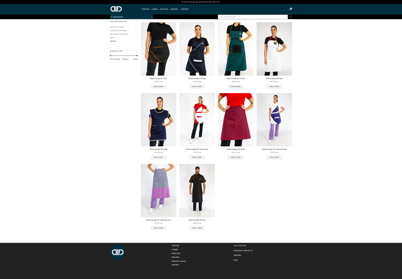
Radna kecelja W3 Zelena (235, 78)
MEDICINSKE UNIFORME (119, 34)
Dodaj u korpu (158, 86)
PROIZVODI (164, 9)
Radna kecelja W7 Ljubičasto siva (158, 220)
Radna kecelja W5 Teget (158, 149)
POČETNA (145, 9)
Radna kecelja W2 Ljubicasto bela (274, 149)
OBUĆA (112, 38)
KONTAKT (185, 9)
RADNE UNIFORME (117, 27)
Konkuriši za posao (179, 261)
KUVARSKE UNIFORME (118, 31)
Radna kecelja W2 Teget (197, 78)
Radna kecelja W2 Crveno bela (197, 149)
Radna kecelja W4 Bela (274, 78)
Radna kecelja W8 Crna (197, 220)
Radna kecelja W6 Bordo (236, 149)
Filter (135, 59)
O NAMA (154, 9)
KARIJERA (174, 9)
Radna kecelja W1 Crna (158, 78)
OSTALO (113, 41)
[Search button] (290, 17)
